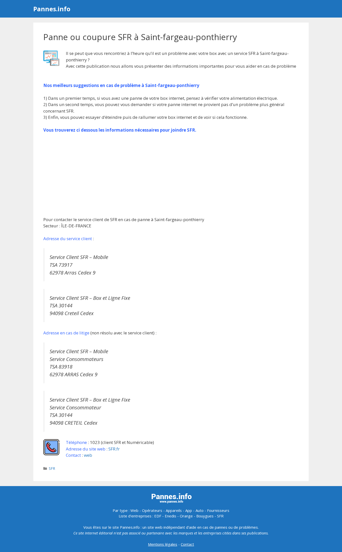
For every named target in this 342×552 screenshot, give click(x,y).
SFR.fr (114, 449)
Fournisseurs (218, 510)
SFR (52, 468)
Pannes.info (51, 9)
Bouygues (205, 515)
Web (134, 510)
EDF (157, 515)
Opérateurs (152, 510)
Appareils (174, 510)
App (188, 510)
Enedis (170, 515)
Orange (186, 515)
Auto (200, 510)
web (88, 455)
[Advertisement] (171, 175)
